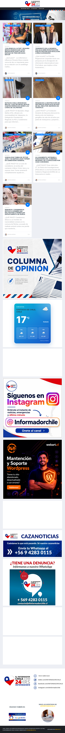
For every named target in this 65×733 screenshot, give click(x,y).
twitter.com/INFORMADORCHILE (49, 680)
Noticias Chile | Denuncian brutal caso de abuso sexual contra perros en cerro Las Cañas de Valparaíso (17, 105)
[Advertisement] (32, 363)
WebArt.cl (58, 729)
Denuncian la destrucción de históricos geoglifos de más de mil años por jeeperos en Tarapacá (47, 105)
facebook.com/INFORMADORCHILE (50, 684)
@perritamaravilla (47, 706)
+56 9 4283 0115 (44, 676)
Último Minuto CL (31, 730)
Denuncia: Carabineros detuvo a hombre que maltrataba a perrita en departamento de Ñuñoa (15, 212)
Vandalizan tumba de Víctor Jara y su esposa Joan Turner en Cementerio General (17, 159)
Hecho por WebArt (44, 340)
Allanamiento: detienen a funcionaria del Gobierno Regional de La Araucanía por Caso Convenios (47, 160)
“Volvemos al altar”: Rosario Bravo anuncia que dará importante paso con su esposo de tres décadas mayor (17, 51)
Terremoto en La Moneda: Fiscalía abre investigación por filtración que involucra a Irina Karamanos (47, 51)
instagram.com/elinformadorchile (49, 687)
